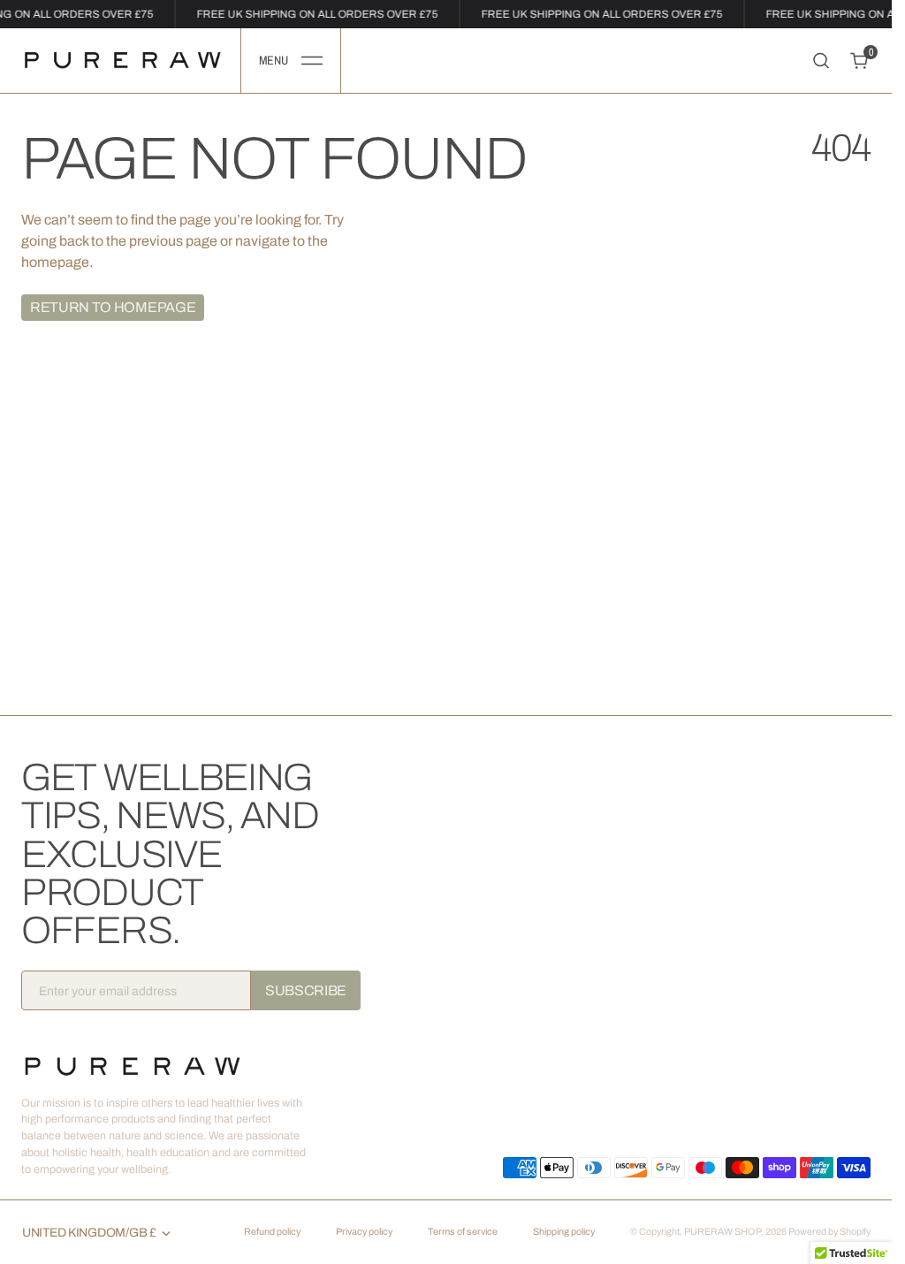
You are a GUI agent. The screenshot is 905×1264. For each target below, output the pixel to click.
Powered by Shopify (829, 1232)
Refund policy (272, 1232)
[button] (291, 60)
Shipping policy (564, 1232)
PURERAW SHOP (722, 1232)
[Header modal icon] (312, 61)
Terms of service (463, 1232)
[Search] (821, 60)
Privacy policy (364, 1232)
